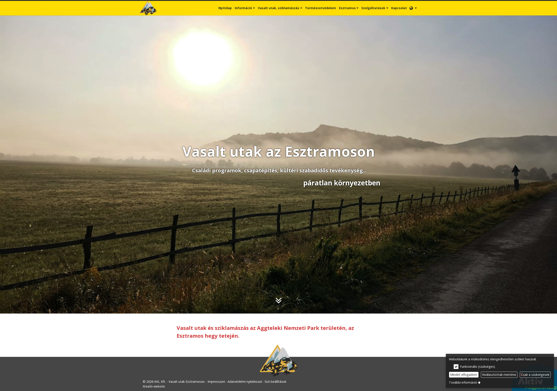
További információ (463, 382)
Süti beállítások (275, 381)
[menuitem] (148, 8)
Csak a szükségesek (535, 375)
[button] (413, 8)
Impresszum (216, 381)
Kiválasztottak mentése (499, 375)
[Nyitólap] (148, 8)
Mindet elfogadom (463, 375)
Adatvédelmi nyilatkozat (245, 381)
